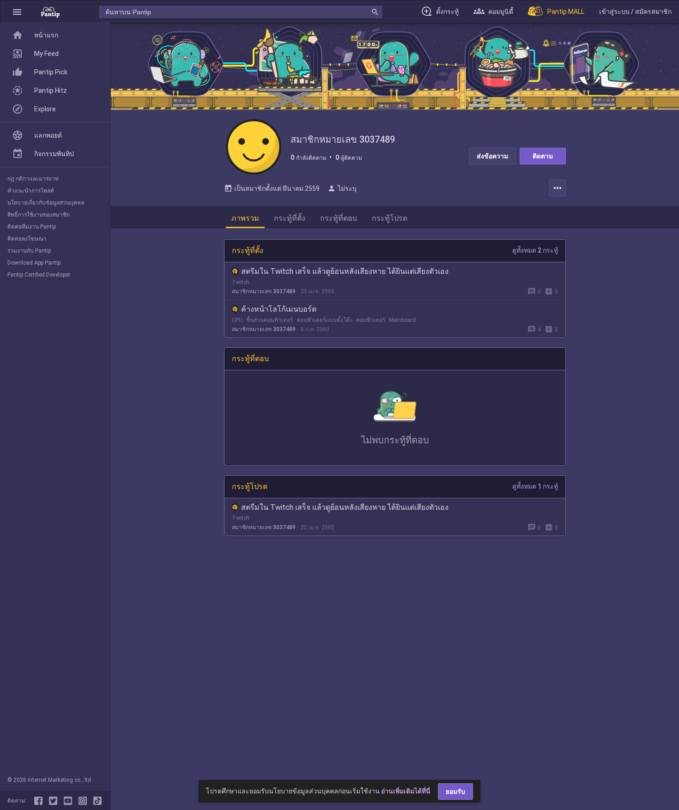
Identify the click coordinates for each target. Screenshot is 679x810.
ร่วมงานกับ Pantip (29, 251)
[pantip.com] (50, 11)
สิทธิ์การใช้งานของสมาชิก (38, 215)
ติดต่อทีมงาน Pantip (31, 227)
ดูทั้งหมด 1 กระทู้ (535, 486)
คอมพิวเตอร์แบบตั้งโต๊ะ (324, 320)
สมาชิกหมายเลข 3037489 (264, 291)
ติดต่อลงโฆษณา (27, 239)
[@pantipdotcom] (84, 800)
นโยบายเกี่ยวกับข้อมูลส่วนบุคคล (45, 202)
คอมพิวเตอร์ (370, 320)
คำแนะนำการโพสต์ (30, 190)
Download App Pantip (34, 263)
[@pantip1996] (97, 800)
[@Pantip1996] (55, 800)
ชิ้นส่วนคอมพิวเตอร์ (269, 320)
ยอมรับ (455, 791)
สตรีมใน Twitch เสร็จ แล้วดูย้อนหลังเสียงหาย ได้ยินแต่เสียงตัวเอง (345, 271)
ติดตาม (543, 156)
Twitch (240, 282)
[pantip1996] (69, 800)
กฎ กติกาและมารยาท (33, 178)
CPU (237, 320)
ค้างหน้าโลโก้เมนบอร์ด (278, 309)
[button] (17, 11)
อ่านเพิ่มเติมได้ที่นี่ (405, 791)
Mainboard (402, 320)
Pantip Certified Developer (38, 275)
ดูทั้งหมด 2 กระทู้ (535, 250)
